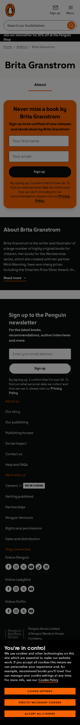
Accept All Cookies (40, 713)
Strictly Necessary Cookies (40, 702)
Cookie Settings (40, 691)
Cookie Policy (48, 680)
